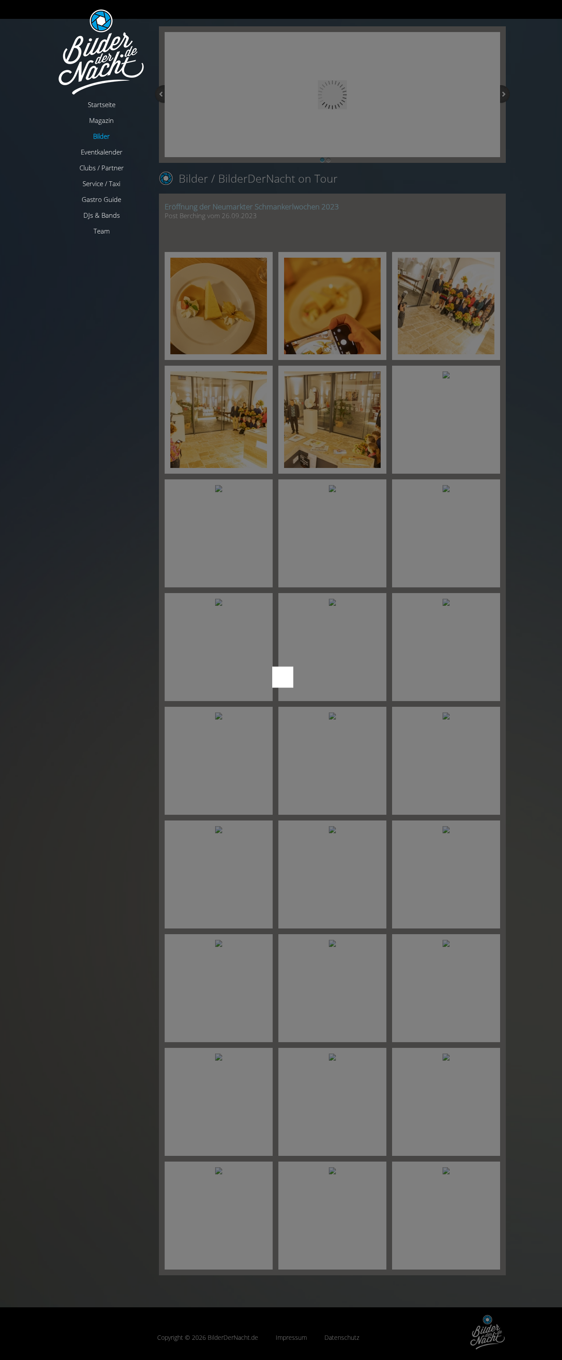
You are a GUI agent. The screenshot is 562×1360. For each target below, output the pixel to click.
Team (102, 231)
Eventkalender (101, 152)
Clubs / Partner (101, 167)
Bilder (101, 136)
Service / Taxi (101, 183)
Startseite (101, 104)
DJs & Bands (101, 215)
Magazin (101, 120)
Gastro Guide (101, 199)
